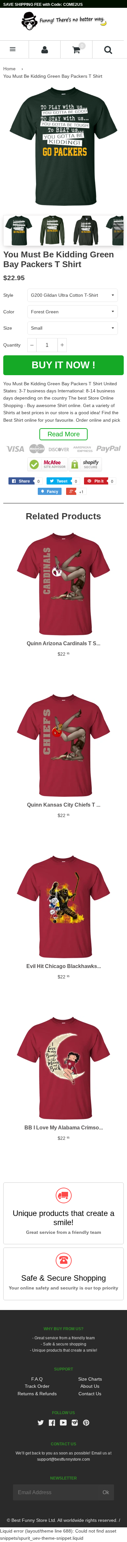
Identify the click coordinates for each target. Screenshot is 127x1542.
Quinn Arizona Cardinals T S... (63, 643)
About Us (89, 1386)
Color (8, 311)
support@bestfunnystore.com (63, 1459)
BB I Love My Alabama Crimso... (63, 1127)
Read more (64, 434)
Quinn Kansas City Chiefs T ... (63, 805)
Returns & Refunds (37, 1393)
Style (8, 295)
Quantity (12, 345)
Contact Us (89, 1393)
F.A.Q (37, 1379)
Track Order (37, 1386)
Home (9, 68)
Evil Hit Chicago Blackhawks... (63, 966)
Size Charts (90, 1379)
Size (7, 328)
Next (118, 230)
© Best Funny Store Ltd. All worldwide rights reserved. (62, 1520)
